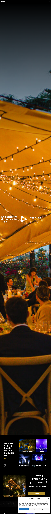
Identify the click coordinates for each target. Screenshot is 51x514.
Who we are (35, 217)
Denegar (34, 509)
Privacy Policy (37, 511)
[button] (48, 498)
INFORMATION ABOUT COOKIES (28, 511)
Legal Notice (43, 511)
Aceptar (23, 509)
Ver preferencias (44, 509)
